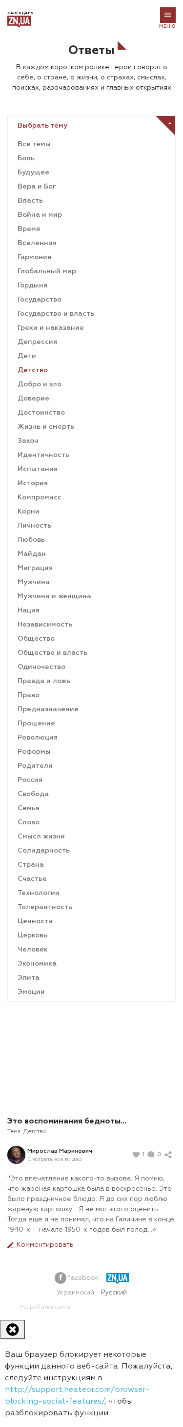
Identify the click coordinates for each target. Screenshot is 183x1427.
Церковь (32, 935)
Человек (33, 949)
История (33, 483)
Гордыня (32, 285)
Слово (29, 822)
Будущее (33, 172)
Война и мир (40, 214)
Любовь (31, 539)
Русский (114, 1293)
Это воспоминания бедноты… (66, 1121)
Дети (27, 356)
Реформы (34, 751)
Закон (28, 441)
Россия (30, 780)
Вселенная (37, 243)
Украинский (75, 1293)
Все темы (34, 144)
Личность (34, 525)
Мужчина (34, 582)
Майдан (32, 554)
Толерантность (45, 907)
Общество (36, 638)
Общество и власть (52, 652)
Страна (31, 864)
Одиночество (41, 667)
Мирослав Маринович (59, 1151)
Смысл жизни (41, 836)
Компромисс (39, 497)
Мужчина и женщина (54, 596)
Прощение (36, 723)
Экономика (37, 963)
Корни (29, 511)
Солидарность (44, 850)
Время (29, 229)
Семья (29, 808)
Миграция (35, 568)
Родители (35, 765)
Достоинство (41, 412)
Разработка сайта (45, 1307)
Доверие (33, 398)
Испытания (38, 469)
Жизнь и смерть (46, 426)
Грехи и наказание (51, 327)
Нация (29, 610)
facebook (82, 1278)
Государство (39, 299)
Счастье (32, 878)
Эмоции (31, 992)
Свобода (33, 794)
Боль (26, 158)
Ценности (35, 921)
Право (29, 695)
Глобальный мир (47, 271)
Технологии (39, 893)
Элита (29, 977)
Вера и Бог (37, 186)
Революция (38, 737)
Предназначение (48, 709)
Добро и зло (39, 384)
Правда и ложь (44, 681)
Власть (30, 200)
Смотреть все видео (54, 1159)
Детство (33, 370)
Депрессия (37, 342)
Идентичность (43, 455)
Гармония (34, 257)
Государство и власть (56, 313)
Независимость (45, 624)
